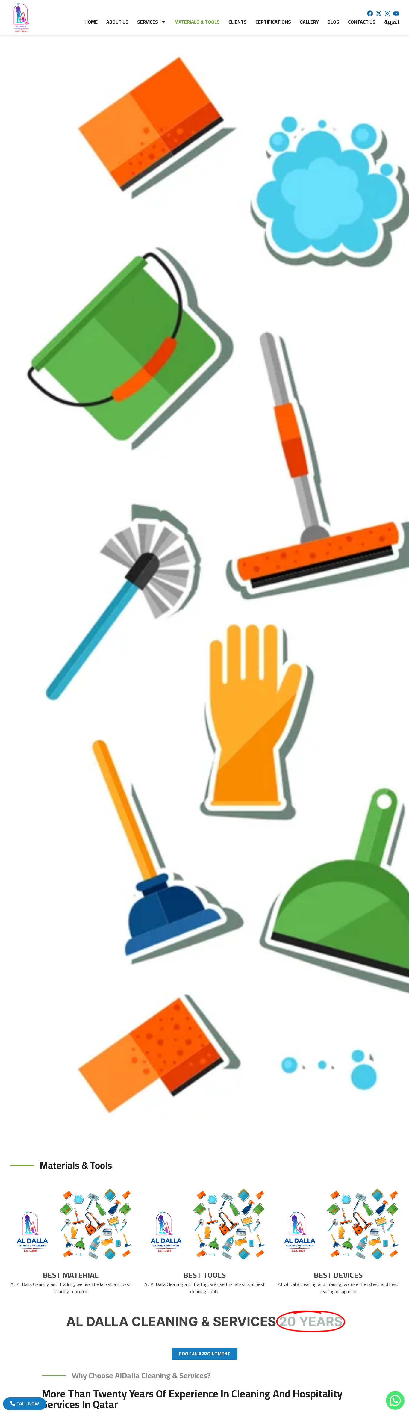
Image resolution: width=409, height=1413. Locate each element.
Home (91, 22)
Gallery (309, 22)
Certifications (273, 22)
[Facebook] (370, 13)
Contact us (361, 22)
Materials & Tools (197, 22)
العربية (391, 22)
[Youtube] (396, 13)
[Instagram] (387, 13)
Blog (333, 22)
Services (147, 22)
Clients (237, 22)
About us (117, 22)
